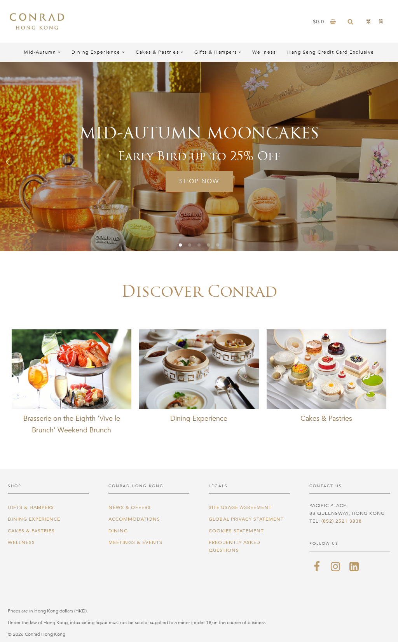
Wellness (264, 52)
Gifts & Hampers (215, 52)
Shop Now (210, 181)
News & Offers (129, 507)
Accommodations (134, 519)
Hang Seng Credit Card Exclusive (330, 52)
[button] (8, 162)
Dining (118, 531)
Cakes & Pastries (157, 52)
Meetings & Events (135, 542)
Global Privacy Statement (246, 519)
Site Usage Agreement (240, 507)
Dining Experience (96, 52)
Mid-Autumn (40, 52)
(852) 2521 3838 (341, 521)
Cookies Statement (236, 531)
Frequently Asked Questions (234, 546)
